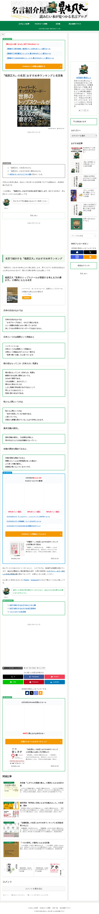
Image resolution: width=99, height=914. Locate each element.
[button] (95, 236)
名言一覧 (55, 908)
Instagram (35, 580)
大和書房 (33, 668)
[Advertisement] (34, 147)
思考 (27, 668)
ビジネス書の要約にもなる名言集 (13, 668)
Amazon (26, 297)
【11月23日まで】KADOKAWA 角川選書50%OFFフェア (23, 526)
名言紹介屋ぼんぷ (83, 78)
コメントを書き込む (34, 889)
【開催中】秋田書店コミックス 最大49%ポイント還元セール (28, 53)
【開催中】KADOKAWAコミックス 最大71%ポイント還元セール (30, 58)
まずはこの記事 (33, 908)
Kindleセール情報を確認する (34, 66)
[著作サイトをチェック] (27, 693)
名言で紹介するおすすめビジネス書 (22, 605)
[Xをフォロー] (32, 693)
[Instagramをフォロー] (36, 693)
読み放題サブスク (65, 908)
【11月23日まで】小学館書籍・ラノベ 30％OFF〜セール (23, 521)
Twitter (26, 580)
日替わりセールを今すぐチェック (34, 742)
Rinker (29, 294)
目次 (32, 215)
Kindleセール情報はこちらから (34, 534)
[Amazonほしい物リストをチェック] (40, 693)
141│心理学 (42, 668)
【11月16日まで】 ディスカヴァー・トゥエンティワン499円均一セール (28, 516)
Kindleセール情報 (45, 908)
